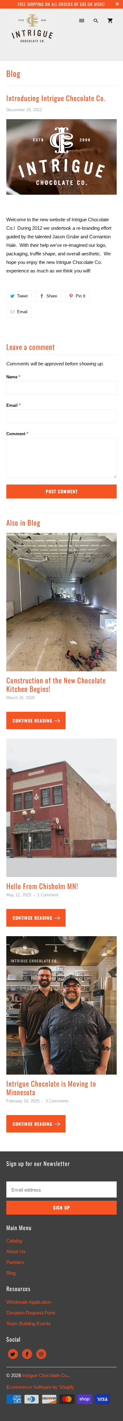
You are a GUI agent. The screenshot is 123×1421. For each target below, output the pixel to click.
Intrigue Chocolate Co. (45, 1375)
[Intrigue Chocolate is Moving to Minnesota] (61, 1007)
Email (22, 311)
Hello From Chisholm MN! (42, 886)
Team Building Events (28, 1323)
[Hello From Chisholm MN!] (61, 810)
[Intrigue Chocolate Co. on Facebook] (27, 1354)
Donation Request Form (31, 1312)
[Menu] (81, 20)
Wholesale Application (28, 1302)
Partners (15, 1262)
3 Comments (57, 1101)
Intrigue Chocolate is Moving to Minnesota (51, 1087)
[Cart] (110, 20)
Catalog (14, 1240)
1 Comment (47, 895)
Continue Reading (33, 720)
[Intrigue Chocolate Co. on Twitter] (13, 1354)
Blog (13, 73)
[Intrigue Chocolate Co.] (32, 34)
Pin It (80, 296)
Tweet (22, 296)
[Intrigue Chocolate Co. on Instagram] (41, 1354)
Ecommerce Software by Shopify (40, 1387)
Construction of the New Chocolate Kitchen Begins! (56, 684)
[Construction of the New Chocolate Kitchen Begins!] (61, 604)
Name (13, 377)
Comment (17, 433)
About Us (16, 1251)
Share (51, 296)
